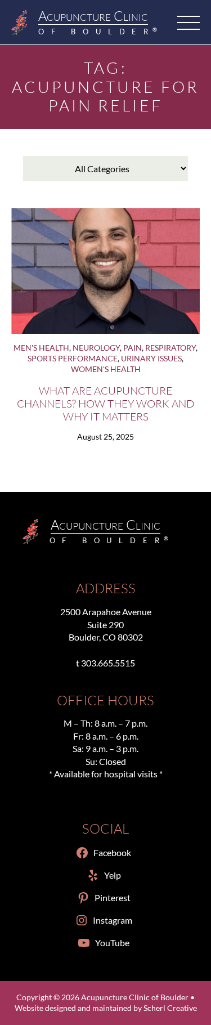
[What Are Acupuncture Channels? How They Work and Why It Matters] (105, 271)
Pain (132, 347)
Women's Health (106, 369)
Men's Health (41, 347)
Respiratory (170, 347)
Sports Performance (73, 358)
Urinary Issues (151, 358)
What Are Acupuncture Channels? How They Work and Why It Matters (105, 403)
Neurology (96, 347)
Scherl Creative (170, 1008)
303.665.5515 (108, 662)
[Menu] (188, 22)
